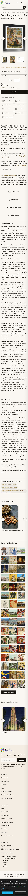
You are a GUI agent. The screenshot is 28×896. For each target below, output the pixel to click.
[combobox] (12, 7)
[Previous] (3, 38)
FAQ (2, 808)
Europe (7, 487)
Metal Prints (4, 829)
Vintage (9, 491)
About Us (4, 774)
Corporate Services (6, 791)
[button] (14, 890)
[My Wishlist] (17, 2)
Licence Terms (5, 825)
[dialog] (14, 887)
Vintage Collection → (8, 692)
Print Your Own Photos (7, 795)
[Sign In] (25, 2)
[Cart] (21, 2)
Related (14, 484)
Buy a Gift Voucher (6, 798)
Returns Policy (5, 815)
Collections (20, 12)
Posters (15, 487)
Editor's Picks (5, 781)
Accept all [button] (7, 893)
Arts (6, 484)
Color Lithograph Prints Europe (8, 175)
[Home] (6, 2)
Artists (9, 484)
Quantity (10, 80)
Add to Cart (14, 92)
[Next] (25, 38)
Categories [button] (5, 12)
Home (3, 484)
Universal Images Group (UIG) (12, 490)
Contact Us (4, 842)
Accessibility (5, 805)
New (2, 788)
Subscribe (21, 760)
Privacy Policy (5, 812)
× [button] (26, 880)
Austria (11, 487)
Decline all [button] (20, 893)
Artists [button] (13, 12)
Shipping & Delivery (6, 818)
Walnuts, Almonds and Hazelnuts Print (13, 530)
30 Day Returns (21, 165)
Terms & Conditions (7, 822)
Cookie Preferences (7, 836)
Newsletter (4, 832)
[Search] (24, 7)
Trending (3, 784)
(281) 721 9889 (7, 846)
